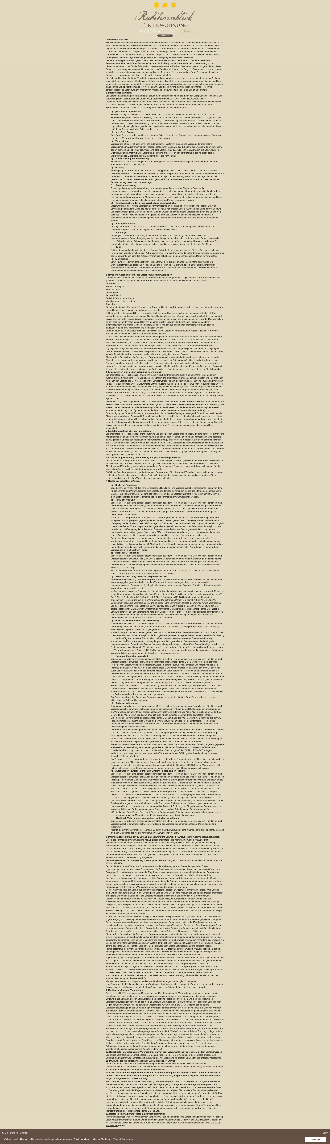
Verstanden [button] (315, 1139)
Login (325, 1133)
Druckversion (11, 1133)
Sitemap (23, 1133)
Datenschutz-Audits (142, 1123)
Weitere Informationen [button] (123, 1139)
